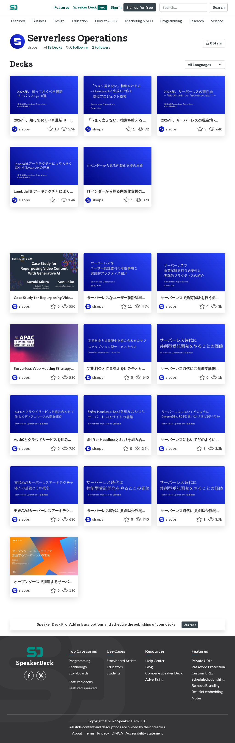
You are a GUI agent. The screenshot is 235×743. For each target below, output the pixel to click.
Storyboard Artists (121, 660)
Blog (149, 667)
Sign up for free (139, 7)
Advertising (154, 679)
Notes (196, 698)
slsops (24, 129)
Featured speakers (83, 688)
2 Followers (101, 47)
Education (80, 21)
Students (113, 673)
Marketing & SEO (139, 21)
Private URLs (202, 660)
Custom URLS (202, 673)
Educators (115, 667)
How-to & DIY (106, 21)
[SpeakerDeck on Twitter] (41, 675)
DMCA (117, 733)
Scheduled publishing (208, 679)
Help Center (155, 660)
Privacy (103, 733)
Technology (78, 667)
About (77, 733)
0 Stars (215, 43)
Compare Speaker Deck (164, 673)
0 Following (79, 47)
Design (58, 21)
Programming (171, 21)
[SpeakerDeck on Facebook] (29, 675)
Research (196, 21)
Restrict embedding (207, 691)
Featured (18, 21)
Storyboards (78, 673)
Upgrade (190, 625)
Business (39, 21)
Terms (90, 733)
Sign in (116, 7)
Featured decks (81, 681)
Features (62, 7)
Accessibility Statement (144, 733)
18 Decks (54, 47)
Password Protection (208, 667)
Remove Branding (206, 685)
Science (217, 21)
